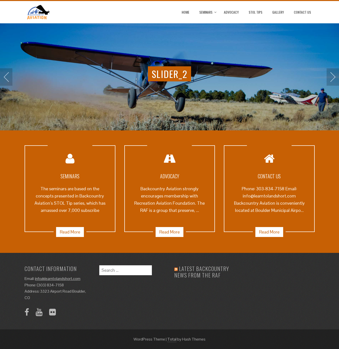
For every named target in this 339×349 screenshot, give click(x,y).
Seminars (205, 12)
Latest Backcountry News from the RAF (201, 272)
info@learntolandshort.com (57, 278)
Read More (70, 232)
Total (171, 339)
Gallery (278, 12)
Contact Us (302, 12)
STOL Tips (255, 12)
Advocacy (231, 12)
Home (185, 12)
